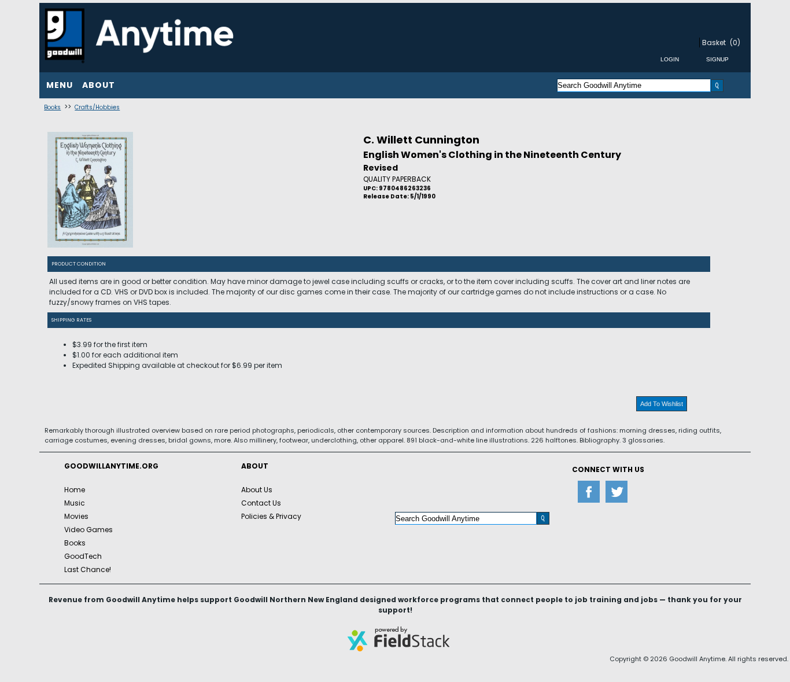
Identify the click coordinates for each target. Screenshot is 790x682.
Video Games (88, 529)
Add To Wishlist (661, 403)
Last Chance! (87, 569)
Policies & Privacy (271, 516)
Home (74, 490)
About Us (256, 490)
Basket (714, 42)
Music (74, 503)
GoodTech (83, 556)
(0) (735, 42)
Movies (76, 516)
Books (52, 107)
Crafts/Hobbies (97, 107)
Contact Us (261, 503)
